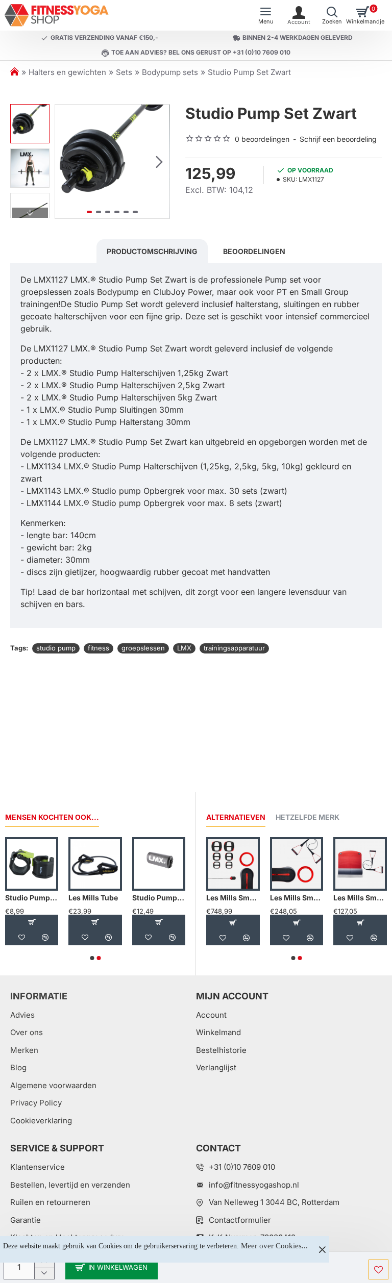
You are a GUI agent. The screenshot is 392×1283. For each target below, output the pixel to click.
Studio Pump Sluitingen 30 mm (31, 897)
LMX (184, 648)
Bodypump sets (170, 72)
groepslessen (143, 648)
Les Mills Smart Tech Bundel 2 (297, 897)
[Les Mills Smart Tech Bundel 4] (360, 864)
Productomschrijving (152, 251)
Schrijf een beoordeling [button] (338, 139)
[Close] (322, 1249)
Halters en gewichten (67, 72)
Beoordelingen (254, 251)
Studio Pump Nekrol (158, 897)
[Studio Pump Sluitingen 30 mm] (31, 863)
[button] (65, 161)
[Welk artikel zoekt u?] (332, 15)
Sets (124, 72)
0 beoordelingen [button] (262, 139)
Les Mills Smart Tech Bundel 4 (360, 897)
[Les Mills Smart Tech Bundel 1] (233, 864)
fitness (98, 648)
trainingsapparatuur (234, 648)
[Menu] (265, 15)
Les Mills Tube (93, 897)
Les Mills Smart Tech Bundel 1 (233, 897)
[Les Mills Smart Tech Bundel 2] (297, 864)
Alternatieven (235, 817)
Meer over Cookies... (274, 1246)
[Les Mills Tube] (94, 863)
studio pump (56, 648)
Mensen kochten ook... (52, 817)
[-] (44, 1273)
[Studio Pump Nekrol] (158, 863)
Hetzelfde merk (307, 817)
